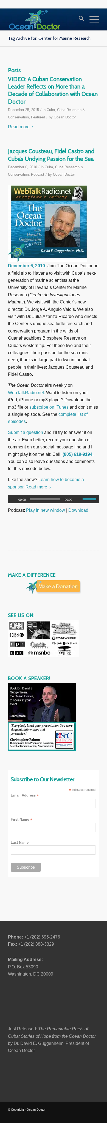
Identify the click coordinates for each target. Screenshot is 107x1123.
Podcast (37, 174)
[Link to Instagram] (78, 1116)
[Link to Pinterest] (87, 1116)
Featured (38, 117)
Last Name (20, 842)
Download (78, 510)
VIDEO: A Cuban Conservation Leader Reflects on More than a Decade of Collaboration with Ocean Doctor (53, 90)
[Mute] (78, 499)
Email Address (25, 795)
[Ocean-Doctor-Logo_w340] (44, 19)
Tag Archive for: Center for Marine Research (49, 38)
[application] (53, 499)
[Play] (12, 499)
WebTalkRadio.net (26, 392)
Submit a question (25, 432)
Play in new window (45, 510)
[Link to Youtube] (70, 1116)
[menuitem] (78, 19)
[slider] (91, 499)
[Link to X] (45, 1116)
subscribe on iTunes (49, 407)
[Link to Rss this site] (95, 1116)
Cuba (51, 110)
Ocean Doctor (65, 117)
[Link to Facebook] (54, 1116)
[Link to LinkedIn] (62, 1116)
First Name (21, 819)
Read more (19, 126)
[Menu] (91, 19)
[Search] (78, 19)
